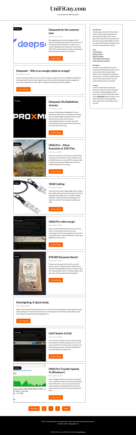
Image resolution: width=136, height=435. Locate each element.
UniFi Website (97, 52)
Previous (34, 409)
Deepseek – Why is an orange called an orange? (43, 70)
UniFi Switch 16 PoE (60, 333)
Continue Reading (56, 58)
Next (66, 409)
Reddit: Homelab (98, 56)
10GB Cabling (56, 184)
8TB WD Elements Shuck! (63, 257)
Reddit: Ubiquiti (98, 54)
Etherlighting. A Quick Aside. (32, 302)
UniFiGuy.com (68, 8)
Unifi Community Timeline (101, 61)
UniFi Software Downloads (101, 58)
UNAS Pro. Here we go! (62, 221)
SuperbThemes (81, 432)
